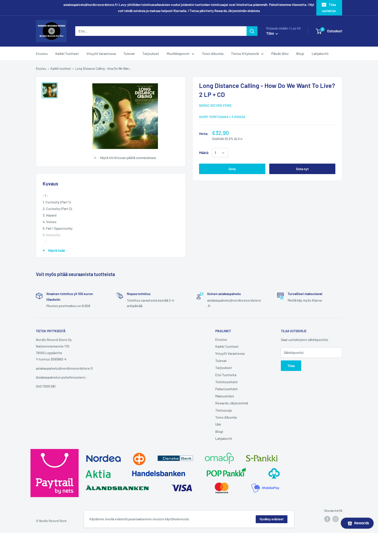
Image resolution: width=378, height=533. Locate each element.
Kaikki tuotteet (61, 68)
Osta (232, 169)
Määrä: (204, 153)
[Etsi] (252, 31)
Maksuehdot (224, 396)
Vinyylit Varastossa (230, 353)
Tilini (270, 33)
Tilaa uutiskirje (329, 8)
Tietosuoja (223, 410)
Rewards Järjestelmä (231, 403)
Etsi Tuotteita (225, 375)
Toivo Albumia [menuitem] (212, 53)
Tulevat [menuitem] (129, 53)
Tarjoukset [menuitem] (150, 53)
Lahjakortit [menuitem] (320, 53)
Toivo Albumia (226, 417)
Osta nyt (302, 169)
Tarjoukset (223, 367)
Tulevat (221, 360)
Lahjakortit (223, 438)
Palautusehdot (226, 389)
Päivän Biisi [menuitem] (280, 53)
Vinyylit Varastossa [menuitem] (101, 53)
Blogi (219, 431)
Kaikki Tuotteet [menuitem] (67, 53)
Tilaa (291, 365)
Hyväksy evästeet (272, 519)
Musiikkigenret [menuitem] (178, 53)
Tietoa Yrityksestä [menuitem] (245, 53)
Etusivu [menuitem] (42, 53)
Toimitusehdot (226, 382)
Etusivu (41, 68)
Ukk (218, 424)
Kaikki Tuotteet (227, 346)
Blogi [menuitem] (300, 53)
